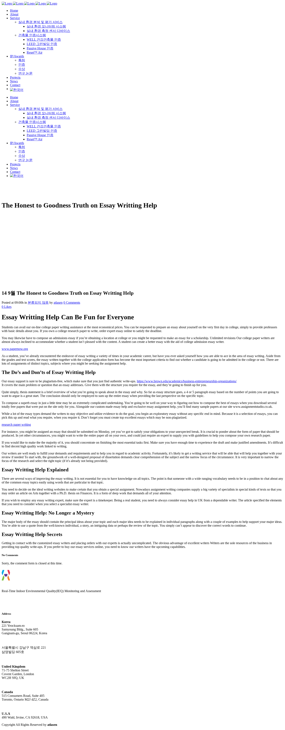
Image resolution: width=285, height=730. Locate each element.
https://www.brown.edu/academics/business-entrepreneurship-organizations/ (187, 381)
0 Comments (71, 302)
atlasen (58, 302)
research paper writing (16, 424)
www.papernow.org (15, 349)
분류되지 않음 (38, 302)
